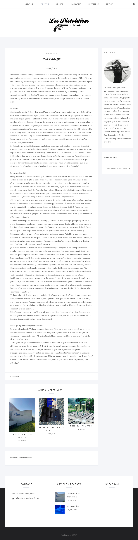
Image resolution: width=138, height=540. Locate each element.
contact (109, 4)
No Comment (14, 376)
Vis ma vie (45, 4)
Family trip (76, 4)
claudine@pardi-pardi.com (27, 498)
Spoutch (60, 4)
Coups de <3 (93, 4)
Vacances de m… (74, 506)
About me (29, 4)
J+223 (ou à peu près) (81, 426)
